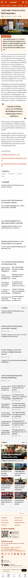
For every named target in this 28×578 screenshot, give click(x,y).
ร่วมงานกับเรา (4, 525)
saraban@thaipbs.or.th (20, 550)
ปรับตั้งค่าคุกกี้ (17, 525)
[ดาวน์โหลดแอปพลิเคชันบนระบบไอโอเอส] (14, 532)
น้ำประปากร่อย (11, 174)
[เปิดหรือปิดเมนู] (23, 2)
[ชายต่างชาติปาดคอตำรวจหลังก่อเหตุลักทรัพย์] (21, 495)
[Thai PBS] (13, 2)
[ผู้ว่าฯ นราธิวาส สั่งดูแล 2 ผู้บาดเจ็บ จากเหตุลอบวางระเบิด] (6, 269)
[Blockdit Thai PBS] (24, 554)
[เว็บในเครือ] (2, 2)
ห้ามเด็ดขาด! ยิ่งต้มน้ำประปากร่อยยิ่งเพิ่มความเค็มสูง (14, 159)
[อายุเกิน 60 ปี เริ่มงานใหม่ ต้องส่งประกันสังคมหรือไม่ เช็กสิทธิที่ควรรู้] (14, 367)
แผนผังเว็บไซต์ (4, 517)
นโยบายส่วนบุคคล (5, 522)
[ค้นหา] (5, 2)
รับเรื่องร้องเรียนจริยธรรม (19, 522)
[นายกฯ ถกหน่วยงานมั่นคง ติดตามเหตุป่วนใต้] (7, 480)
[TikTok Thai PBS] (21, 554)
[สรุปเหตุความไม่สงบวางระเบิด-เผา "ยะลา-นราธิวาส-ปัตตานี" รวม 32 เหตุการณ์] (14, 232)
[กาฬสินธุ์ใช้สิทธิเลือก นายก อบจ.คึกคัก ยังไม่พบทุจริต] (21, 466)
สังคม (3, 16)
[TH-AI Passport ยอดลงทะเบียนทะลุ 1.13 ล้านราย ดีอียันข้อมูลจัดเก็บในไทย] (6, 397)
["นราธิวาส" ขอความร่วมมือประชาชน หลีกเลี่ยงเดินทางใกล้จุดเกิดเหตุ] (6, 291)
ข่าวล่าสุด (3, 174)
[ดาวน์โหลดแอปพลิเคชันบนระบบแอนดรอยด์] (14, 537)
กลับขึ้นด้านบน (21, 513)
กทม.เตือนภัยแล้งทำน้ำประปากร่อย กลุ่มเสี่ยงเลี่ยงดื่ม (14, 165)
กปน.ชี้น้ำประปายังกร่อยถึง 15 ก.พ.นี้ (10, 155)
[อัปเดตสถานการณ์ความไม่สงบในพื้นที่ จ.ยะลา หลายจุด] (6, 277)
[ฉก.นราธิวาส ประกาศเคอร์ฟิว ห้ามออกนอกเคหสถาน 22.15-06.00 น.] (6, 284)
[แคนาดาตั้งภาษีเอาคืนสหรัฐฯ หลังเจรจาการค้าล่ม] (7, 495)
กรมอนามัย (19, 174)
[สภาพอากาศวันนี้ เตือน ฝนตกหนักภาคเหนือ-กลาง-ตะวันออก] (6, 388)
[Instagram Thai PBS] (8, 554)
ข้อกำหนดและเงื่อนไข (18, 517)
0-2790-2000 (6, 547)
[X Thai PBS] (5, 554)
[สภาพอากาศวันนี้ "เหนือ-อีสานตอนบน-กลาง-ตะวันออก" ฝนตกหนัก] (14, 191)
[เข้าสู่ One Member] (26, 2)
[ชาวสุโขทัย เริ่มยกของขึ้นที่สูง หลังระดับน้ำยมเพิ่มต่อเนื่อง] (21, 480)
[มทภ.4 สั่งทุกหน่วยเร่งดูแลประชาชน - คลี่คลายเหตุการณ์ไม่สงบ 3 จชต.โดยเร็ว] (14, 212)
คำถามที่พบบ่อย (4, 520)
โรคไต (3, 176)
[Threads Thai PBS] (12, 554)
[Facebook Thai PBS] (2, 554)
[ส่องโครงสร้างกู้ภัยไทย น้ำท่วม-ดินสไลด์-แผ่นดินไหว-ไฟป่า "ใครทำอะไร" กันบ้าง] (6, 423)
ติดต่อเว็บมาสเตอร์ (18, 520)
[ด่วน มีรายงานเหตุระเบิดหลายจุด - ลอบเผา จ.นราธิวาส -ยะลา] (6, 299)
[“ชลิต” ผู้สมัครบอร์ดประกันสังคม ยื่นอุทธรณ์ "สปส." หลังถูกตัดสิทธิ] (6, 432)
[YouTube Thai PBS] (18, 554)
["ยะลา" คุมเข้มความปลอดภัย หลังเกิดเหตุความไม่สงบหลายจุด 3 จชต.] (14, 253)
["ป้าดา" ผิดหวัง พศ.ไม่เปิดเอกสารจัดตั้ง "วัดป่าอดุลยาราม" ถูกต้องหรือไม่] (6, 415)
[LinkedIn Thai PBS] (2, 557)
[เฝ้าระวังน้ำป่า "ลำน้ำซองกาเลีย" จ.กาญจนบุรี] (7, 466)
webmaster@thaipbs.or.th (12, 549)
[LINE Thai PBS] (15, 554)
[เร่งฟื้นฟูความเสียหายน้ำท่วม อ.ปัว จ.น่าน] (14, 452)
